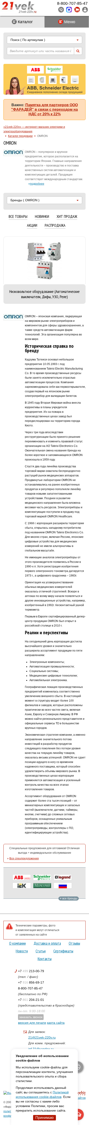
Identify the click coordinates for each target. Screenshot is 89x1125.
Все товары (18, 216)
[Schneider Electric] (42, 877)
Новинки (42, 216)
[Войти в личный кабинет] (85, 9)
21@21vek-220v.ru (42, 1037)
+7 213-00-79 (31, 971)
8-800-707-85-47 (30, 988)
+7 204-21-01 (31, 1000)
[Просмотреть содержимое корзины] (77, 10)
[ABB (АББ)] (22, 877)
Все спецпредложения (24, 858)
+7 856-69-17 (31, 982)
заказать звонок (30, 1017)
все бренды (69, 898)
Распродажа (55, 225)
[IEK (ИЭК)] (22, 885)
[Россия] (63, 885)
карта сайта (56, 1022)
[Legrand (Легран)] (63, 877)
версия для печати (32, 1022)
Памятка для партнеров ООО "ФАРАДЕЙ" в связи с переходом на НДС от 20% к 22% (44, 109)
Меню (69, 22)
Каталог (25, 22)
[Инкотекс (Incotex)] (42, 885)
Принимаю (44, 1118)
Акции (32, 225)
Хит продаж (67, 216)
